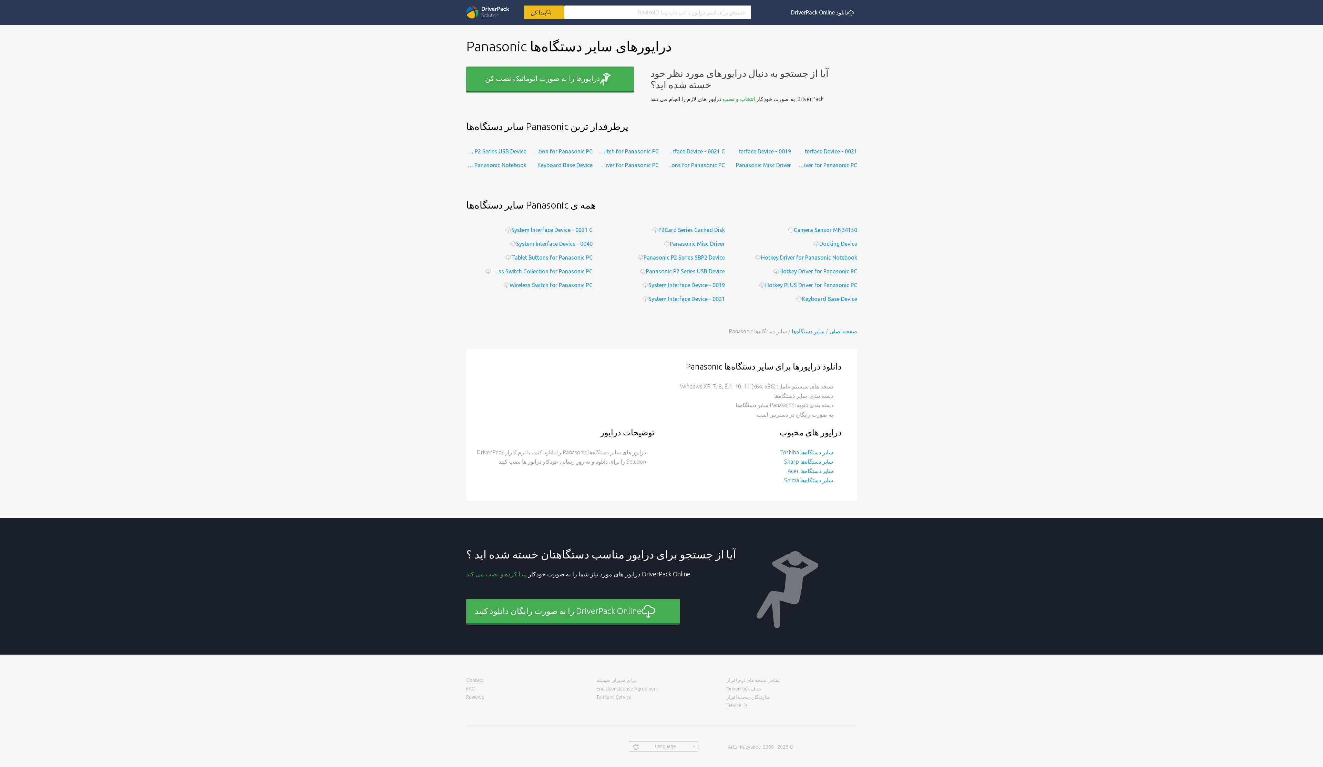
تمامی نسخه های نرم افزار (753, 680)
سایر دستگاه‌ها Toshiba (806, 452)
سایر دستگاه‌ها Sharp (808, 461)
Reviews (475, 697)
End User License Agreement (627, 689)
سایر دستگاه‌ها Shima (808, 480)
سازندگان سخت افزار (748, 697)
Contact (474, 680)
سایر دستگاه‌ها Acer (810, 471)
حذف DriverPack (744, 689)
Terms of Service (614, 697)
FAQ (470, 689)
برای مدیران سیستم (616, 680)
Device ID (737, 705)
